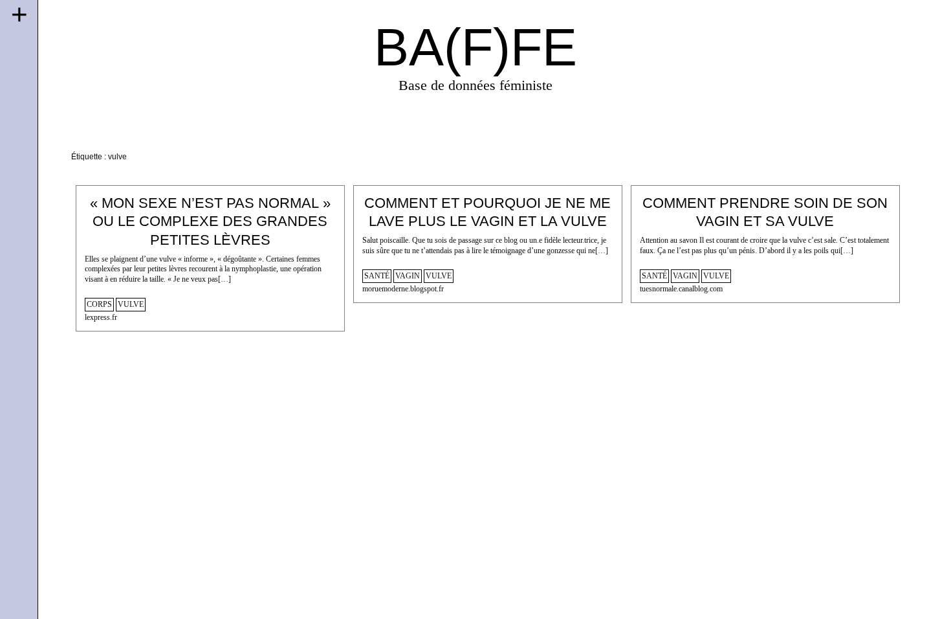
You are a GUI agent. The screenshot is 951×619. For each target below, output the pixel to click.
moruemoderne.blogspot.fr (403, 289)
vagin (407, 276)
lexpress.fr (101, 317)
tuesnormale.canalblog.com (681, 289)
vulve (131, 304)
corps (99, 304)
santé (376, 276)
